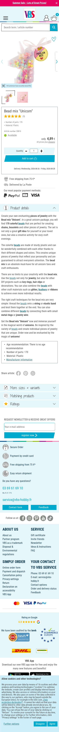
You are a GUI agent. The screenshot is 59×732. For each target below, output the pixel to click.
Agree (52, 723)
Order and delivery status (43, 588)
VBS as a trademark (12, 542)
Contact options (39, 584)
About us (7, 535)
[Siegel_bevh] (19, 637)
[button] (4, 61)
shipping (51, 142)
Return (6, 582)
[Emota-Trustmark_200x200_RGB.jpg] (49, 635)
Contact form (15, 507)
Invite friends (37, 539)
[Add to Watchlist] (54, 39)
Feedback (43, 507)
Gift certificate (38, 535)
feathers (42, 289)
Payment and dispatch (14, 571)
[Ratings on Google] (29, 620)
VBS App (7, 594)
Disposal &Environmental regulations (10, 550)
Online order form (11, 567)
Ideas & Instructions (41, 546)
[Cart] (54, 18)
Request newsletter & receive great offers (29, 419)
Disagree (40, 723)
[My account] (46, 18)
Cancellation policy (12, 575)
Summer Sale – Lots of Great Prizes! (29, 2)
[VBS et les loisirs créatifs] (29, 14)
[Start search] (54, 27)
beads (21, 223)
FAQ (33, 550)
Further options (11, 723)
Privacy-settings (11, 579)
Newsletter (36, 542)
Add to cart (27, 158)
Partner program (11, 539)
